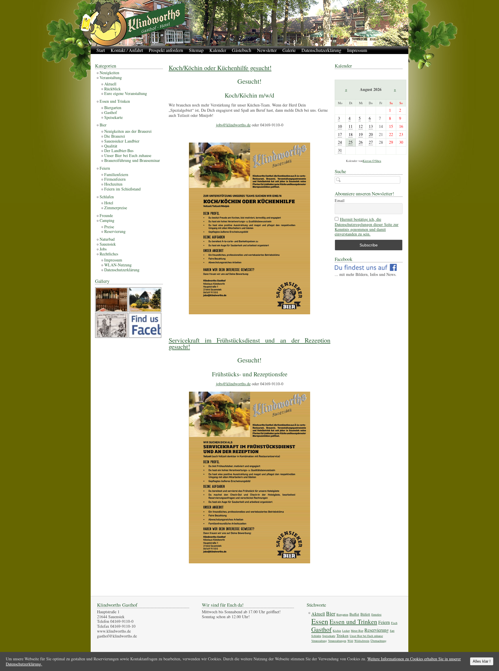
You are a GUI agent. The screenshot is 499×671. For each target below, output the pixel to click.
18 (351, 134)
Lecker (346, 631)
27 (371, 142)
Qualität (110, 146)
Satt (392, 631)
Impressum (357, 50)
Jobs (103, 249)
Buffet (354, 614)
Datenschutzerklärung (321, 50)
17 (340, 134)
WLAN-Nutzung (118, 265)
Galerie (289, 50)
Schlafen (107, 196)
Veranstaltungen (337, 641)
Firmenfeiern (115, 179)
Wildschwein (361, 641)
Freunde (106, 215)
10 (340, 126)
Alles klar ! (482, 661)
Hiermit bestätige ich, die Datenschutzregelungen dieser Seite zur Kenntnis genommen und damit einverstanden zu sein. (367, 226)
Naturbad (107, 239)
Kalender (217, 50)
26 (361, 142)
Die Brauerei (114, 136)
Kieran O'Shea (372, 161)
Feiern (105, 168)
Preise (109, 226)
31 (340, 150)
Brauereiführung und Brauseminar (132, 160)
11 (351, 126)
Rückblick (112, 88)
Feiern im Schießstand (122, 189)
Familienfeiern (116, 174)
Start (100, 50)
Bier (103, 125)
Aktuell (110, 84)
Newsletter (267, 50)
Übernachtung (378, 641)
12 (361, 126)
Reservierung (115, 231)
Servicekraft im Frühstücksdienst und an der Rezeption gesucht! (249, 343)
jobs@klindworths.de (233, 125)
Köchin (337, 631)
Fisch (394, 623)
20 (371, 134)
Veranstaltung (111, 77)
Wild (350, 641)
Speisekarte (113, 117)
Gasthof (110, 112)
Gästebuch (241, 50)
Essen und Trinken (115, 101)
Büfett (365, 614)
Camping (107, 220)
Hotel (108, 202)
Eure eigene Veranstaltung (125, 93)
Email (340, 200)
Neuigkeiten (109, 72)
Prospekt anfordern (166, 50)
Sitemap (196, 50)
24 (340, 142)
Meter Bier (357, 631)
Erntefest (376, 614)
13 (371, 126)
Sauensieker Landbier (121, 141)
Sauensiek (108, 244)
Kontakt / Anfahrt (127, 50)
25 (351, 142)
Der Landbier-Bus (118, 150)
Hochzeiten (113, 184)
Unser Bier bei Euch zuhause (127, 155)
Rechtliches (109, 254)
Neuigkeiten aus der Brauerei (128, 131)
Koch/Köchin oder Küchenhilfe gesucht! (220, 67)
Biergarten (112, 107)
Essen (319, 621)
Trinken (342, 635)
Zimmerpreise (115, 207)
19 (361, 134)
